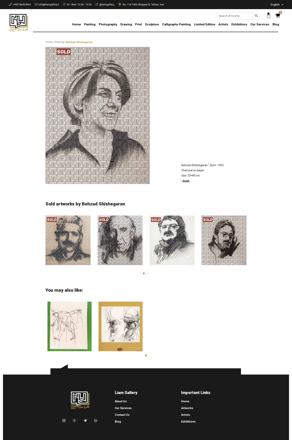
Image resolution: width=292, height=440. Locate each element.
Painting (90, 24)
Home (76, 24)
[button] (144, 273)
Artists (223, 24)
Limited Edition (204, 24)
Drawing (126, 24)
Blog (276, 24)
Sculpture (152, 24)
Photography (108, 24)
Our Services (259, 24)
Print (138, 24)
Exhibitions (239, 24)
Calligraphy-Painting (176, 24)
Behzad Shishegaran (79, 42)
